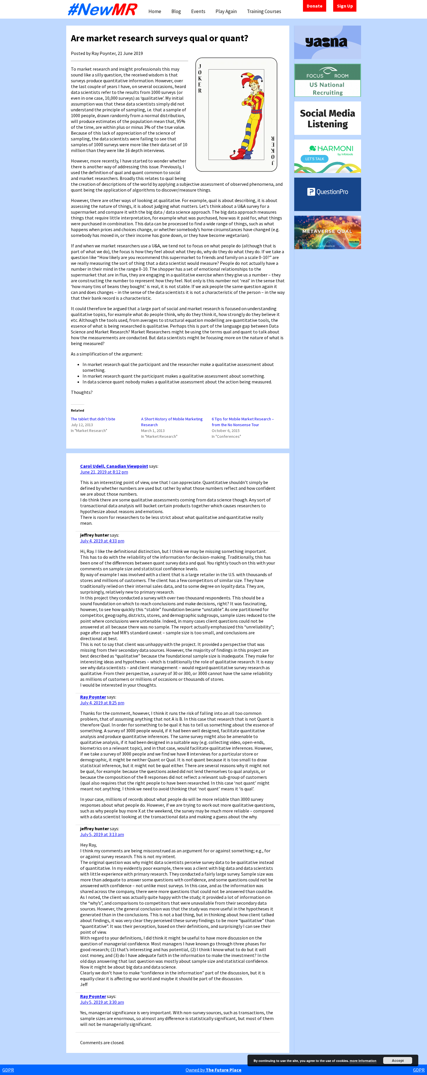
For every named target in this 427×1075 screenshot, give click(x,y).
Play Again (226, 11)
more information (363, 1060)
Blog (176, 11)
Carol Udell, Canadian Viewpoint (114, 466)
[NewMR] (104, 9)
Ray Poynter (93, 697)
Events (198, 11)
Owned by (213, 1070)
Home (154, 11)
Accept (398, 1060)
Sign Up (345, 6)
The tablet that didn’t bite (93, 419)
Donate (314, 6)
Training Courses (264, 11)
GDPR (8, 1070)
